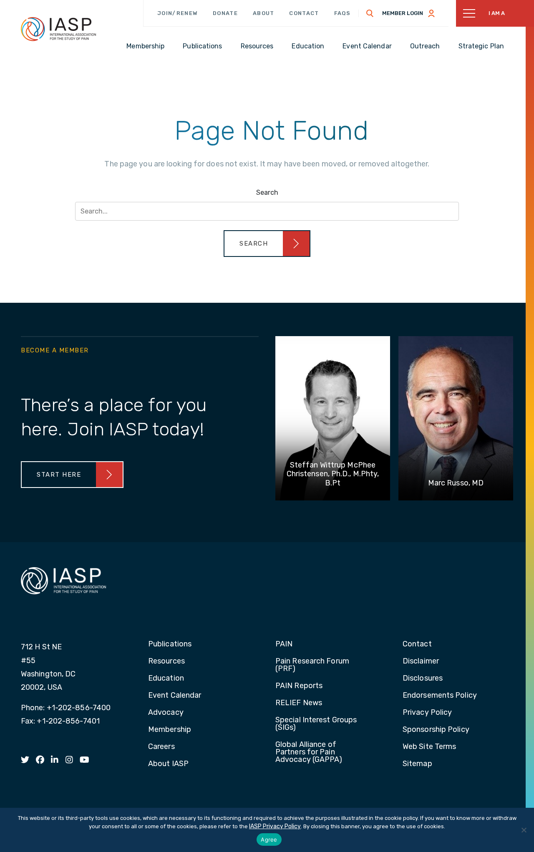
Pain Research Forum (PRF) (312, 665)
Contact (304, 13)
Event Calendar (174, 695)
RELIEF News (298, 703)
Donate (225, 13)
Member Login (402, 13)
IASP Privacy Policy (275, 826)
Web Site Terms (429, 747)
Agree (269, 839)
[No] (523, 830)
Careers (161, 747)
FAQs (342, 13)
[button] (267, 243)
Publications (169, 644)
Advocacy (166, 713)
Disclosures (423, 678)
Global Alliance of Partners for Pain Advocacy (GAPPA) (309, 752)
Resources (166, 661)
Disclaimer (421, 661)
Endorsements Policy (440, 695)
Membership (169, 730)
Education (166, 678)
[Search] (370, 13)
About (264, 13)
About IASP (168, 764)
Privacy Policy (427, 713)
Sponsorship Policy (436, 730)
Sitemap (417, 764)
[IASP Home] (58, 28)
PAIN (283, 644)
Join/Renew (177, 13)
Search (267, 192)
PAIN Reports (298, 686)
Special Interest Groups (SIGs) (316, 724)
